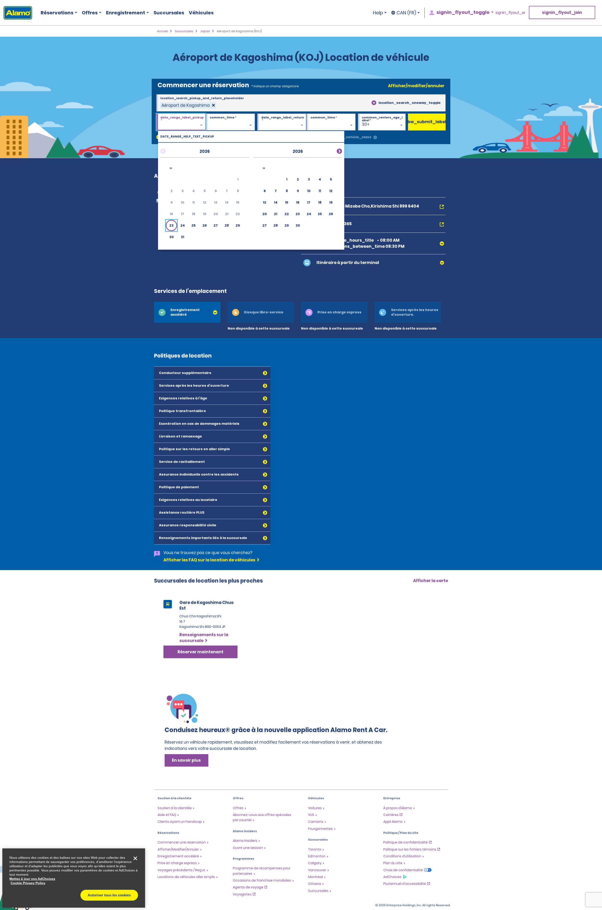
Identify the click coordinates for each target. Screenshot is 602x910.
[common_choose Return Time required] (331, 122)
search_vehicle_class (350, 137)
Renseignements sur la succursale (203, 638)
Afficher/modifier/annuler (416, 86)
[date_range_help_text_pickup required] (181, 122)
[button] (171, 225)
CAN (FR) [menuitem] (406, 12)
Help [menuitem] (378, 12)
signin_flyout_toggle (463, 12)
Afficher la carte (430, 580)
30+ (366, 124)
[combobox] (301, 103)
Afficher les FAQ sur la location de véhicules (209, 560)
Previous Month (168, 150)
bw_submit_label (427, 122)
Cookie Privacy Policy (28, 883)
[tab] (187, 312)
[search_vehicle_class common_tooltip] (375, 137)
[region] (73, 878)
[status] (188, 105)
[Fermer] (135, 858)
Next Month (333, 150)
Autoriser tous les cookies (109, 895)
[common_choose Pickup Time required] (230, 122)
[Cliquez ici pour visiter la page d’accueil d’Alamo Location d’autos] (16, 13)
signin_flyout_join (562, 12)
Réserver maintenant (200, 652)
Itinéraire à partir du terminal (348, 262)
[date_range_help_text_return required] (281, 122)
